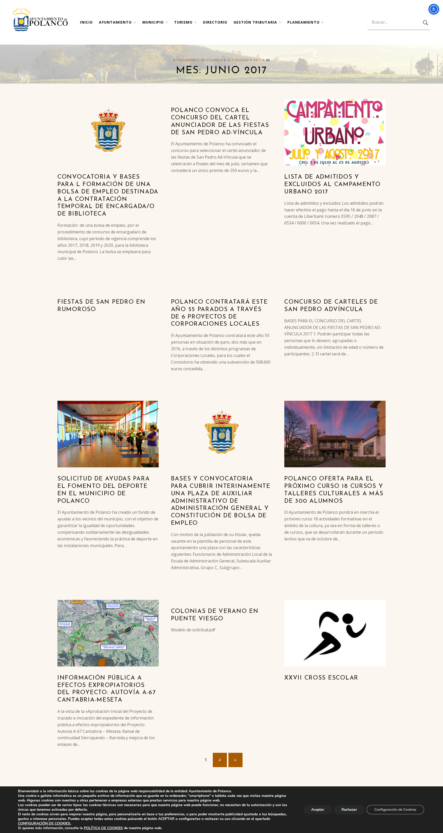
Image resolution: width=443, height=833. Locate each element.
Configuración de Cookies (395, 809)
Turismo (183, 22)
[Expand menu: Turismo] (195, 22)
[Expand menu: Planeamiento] (322, 22)
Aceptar (317, 809)
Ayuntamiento (115, 22)
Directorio (215, 22)
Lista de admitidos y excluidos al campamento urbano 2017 (332, 184)
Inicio (86, 22)
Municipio (153, 22)
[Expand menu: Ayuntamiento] (135, 22)
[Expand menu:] (280, 22)
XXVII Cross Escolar (321, 678)
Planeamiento (303, 22)
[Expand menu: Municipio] (166, 22)
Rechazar (349, 809)
